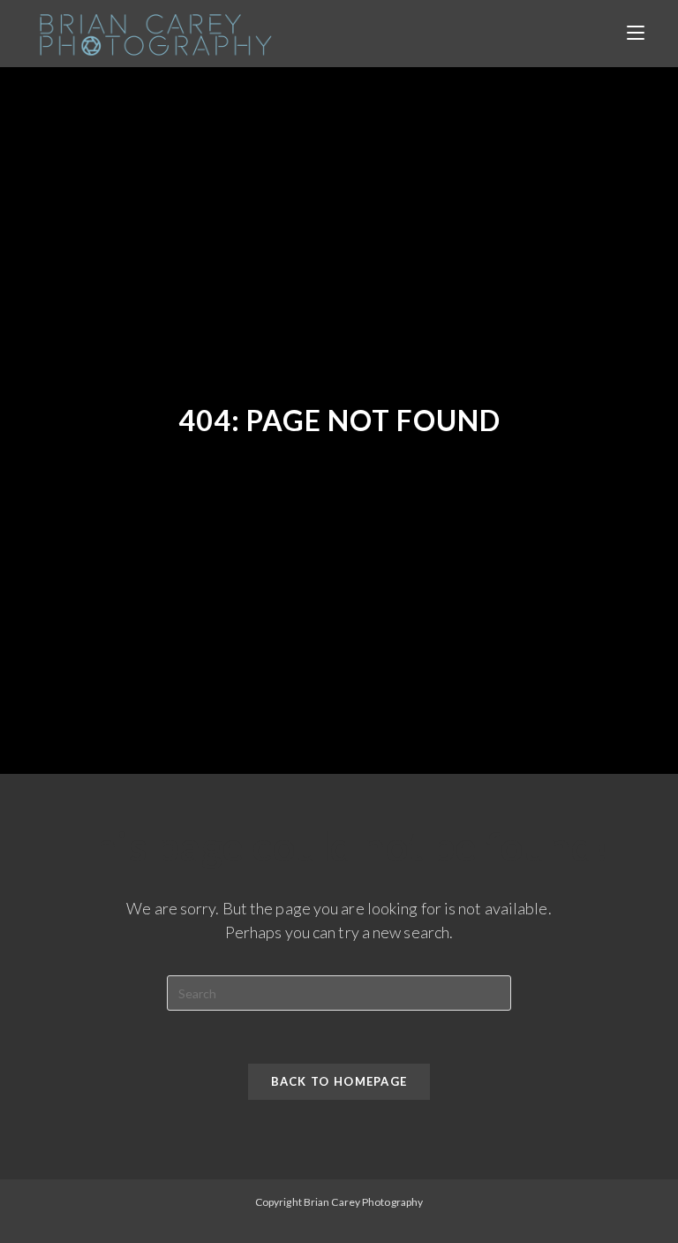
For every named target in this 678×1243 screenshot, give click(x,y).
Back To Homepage (339, 1081)
